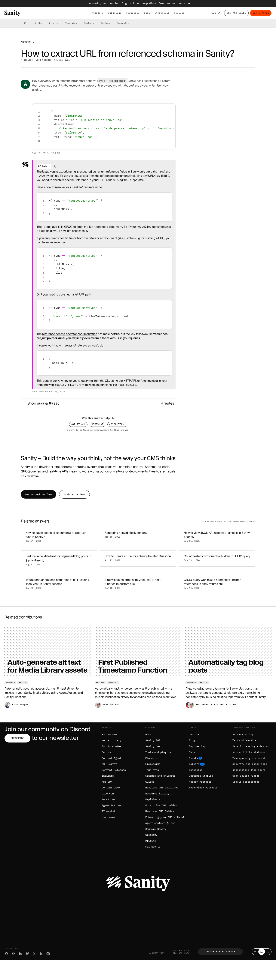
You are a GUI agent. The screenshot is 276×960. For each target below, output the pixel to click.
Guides (38, 23)
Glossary (151, 834)
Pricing (179, 12)
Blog (192, 740)
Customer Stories (201, 775)
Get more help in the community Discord (230, 521)
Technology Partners (203, 787)
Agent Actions (111, 805)
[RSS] (41, 954)
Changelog (195, 770)
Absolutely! (117, 424)
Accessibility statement (249, 752)
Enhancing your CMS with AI (164, 817)
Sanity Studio (111, 734)
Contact (194, 734)
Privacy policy (242, 734)
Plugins (53, 23)
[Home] (12, 13)
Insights (108, 775)
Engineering (197, 746)
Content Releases (114, 770)
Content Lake (111, 787)
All (26, 23)
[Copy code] (171, 107)
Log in (215, 12)
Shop (192, 752)
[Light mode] (255, 951)
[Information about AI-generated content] (56, 166)
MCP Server (109, 764)
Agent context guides (160, 823)
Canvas (106, 752)
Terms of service (244, 740)
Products (97, 12)
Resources (133, 12)
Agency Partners (200, 781)
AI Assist (108, 811)
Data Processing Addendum (250, 746)
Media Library (111, 740)
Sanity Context (112, 746)
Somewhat (97, 424)
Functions (108, 799)
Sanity (29, 458)
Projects (89, 23)
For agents (152, 846)
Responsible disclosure (248, 770)
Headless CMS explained (161, 787)
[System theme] (261, 951)
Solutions (114, 12)
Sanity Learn (154, 746)
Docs (147, 12)
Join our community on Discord (47, 729)
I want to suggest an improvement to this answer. (98, 429)
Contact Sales (236, 12)
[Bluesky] (27, 954)
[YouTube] (13, 954)
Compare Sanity (155, 829)
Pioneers (151, 758)
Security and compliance (249, 764)
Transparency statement (248, 758)
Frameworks (152, 764)
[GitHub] (6, 954)
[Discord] (48, 954)
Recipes (105, 23)
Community (123, 23)
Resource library (157, 793)
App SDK (107, 781)
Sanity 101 (152, 740)
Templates (71, 23)
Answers (26, 42)
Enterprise (162, 12)
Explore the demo (74, 494)
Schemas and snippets (160, 775)
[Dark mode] (268, 951)
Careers (194, 764)
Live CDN (108, 793)
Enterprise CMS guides (161, 805)
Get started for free (38, 494)
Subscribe (17, 738)
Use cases (108, 817)
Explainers (152, 799)
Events (193, 758)
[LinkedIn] (20, 954)
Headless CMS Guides (159, 811)
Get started (261, 12)
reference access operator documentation (69, 334)
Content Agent (111, 758)
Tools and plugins (158, 752)
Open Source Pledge (245, 775)
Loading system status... (222, 951)
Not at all (78, 424)
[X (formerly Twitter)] (34, 954)
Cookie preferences (245, 781)
